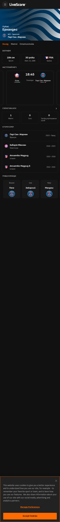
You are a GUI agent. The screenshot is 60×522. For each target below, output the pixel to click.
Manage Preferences (30, 507)
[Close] (56, 480)
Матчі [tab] (14, 44)
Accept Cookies (30, 516)
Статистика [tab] (27, 44)
